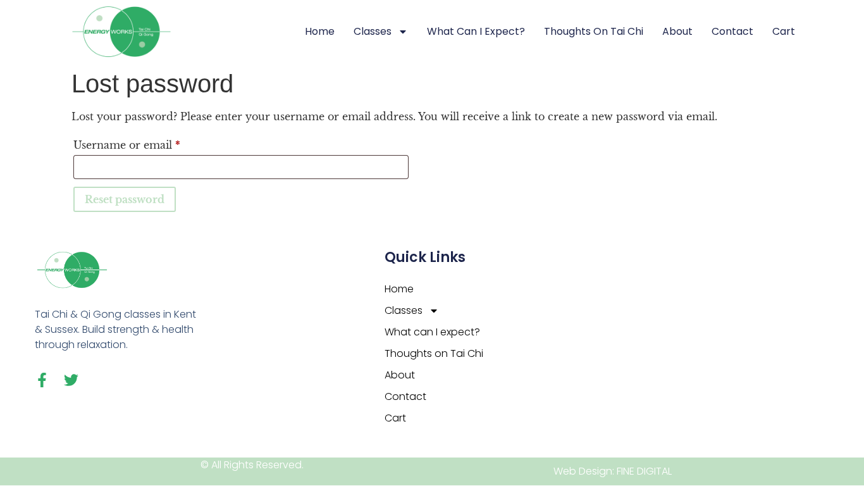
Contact (732, 31)
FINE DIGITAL (644, 471)
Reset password (124, 199)
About (677, 31)
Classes (373, 31)
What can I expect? (476, 31)
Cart (783, 31)
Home (320, 31)
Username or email (150, 143)
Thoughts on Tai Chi (593, 31)
